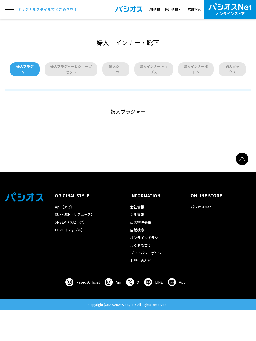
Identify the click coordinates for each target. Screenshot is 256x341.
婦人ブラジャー (25, 69)
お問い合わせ (140, 260)
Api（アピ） (64, 206)
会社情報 (153, 9)
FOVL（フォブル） (70, 229)
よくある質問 (140, 245)
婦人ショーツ (116, 69)
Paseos (88, 282)
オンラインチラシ (144, 237)
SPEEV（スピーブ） (71, 222)
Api (118, 282)
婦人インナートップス (154, 69)
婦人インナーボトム (196, 69)
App (182, 282)
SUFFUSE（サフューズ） (74, 214)
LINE (159, 282)
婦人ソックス (233, 69)
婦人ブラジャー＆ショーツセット (71, 69)
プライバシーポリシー (147, 252)
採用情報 (137, 214)
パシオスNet (201, 206)
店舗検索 (194, 9)
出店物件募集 (140, 222)
